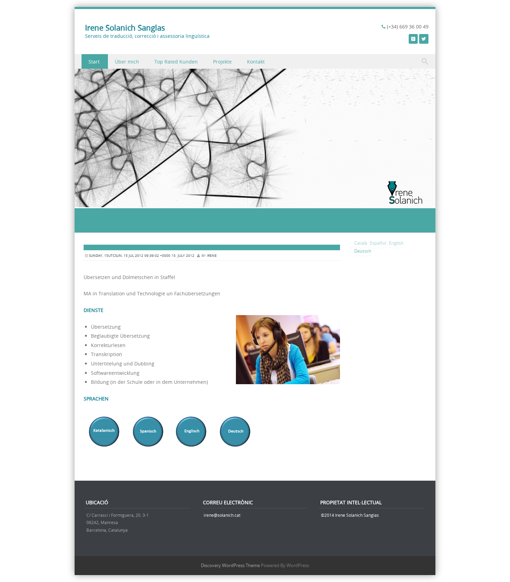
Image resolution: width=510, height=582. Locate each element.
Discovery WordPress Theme (230, 565)
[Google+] (413, 38)
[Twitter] (423, 38)
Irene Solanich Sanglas (125, 28)
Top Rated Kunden (176, 61)
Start (94, 61)
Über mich (127, 61)
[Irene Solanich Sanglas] (255, 203)
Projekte (222, 61)
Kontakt (256, 61)
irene (212, 255)
